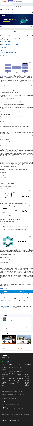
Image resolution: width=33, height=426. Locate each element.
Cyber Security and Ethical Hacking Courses (16, 391)
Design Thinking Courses (5, 398)
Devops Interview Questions (27, 372)
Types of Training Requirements (6, 50)
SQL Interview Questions (27, 379)
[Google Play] (5, 361)
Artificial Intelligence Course (12, 372)
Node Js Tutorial (19, 371)
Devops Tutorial (19, 368)
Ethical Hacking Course (12, 373)
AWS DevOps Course (4, 381)
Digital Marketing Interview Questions (27, 385)
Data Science (3, 390)
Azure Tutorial (19, 375)
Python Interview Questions (27, 366)
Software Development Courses (6, 394)
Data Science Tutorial (20, 378)
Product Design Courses (14, 395)
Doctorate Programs (14, 394)
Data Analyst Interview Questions (13, 417)
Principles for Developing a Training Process (8, 53)
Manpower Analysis (5, 49)
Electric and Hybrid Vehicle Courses (23, 395)
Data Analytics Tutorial (12, 404)
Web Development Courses (11, 383)
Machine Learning (14, 408)
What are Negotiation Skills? (5, 300)
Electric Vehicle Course (12, 380)
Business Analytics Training (4, 376)
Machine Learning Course (4, 367)
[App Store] (11, 361)
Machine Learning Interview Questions (24, 414)
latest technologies (4, 76)
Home (2, 6)
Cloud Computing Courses (19, 380)
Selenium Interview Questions (5, 414)
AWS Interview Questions (27, 368)
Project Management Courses (6, 391)
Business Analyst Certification (4, 372)
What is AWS (19, 408)
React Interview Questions (27, 381)
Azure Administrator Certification (12, 375)
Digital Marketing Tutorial (5, 404)
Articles (15, 4)
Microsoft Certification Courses (13, 398)
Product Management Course (5, 385)
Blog (4, 6)
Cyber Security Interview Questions (6, 415)
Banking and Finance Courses (6, 395)
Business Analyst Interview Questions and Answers (19, 415)
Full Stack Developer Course (4, 383)
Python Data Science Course (20, 382)
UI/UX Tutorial (18, 404)
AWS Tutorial (19, 367)
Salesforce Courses (8, 390)
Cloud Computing (4, 408)
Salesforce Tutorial (19, 374)
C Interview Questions (4, 417)
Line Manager (3, 297)
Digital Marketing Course (11, 379)
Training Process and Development (6, 41)
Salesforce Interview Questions (27, 374)
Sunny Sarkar (3, 12)
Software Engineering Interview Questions (24, 417)
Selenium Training (11, 370)
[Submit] (14, 1)
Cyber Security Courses (5, 374)
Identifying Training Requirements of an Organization (9, 44)
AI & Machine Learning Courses (25, 390)
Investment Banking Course (4, 378)
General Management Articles (9, 6)
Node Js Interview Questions (27, 383)
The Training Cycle (4, 55)
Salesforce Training (11, 368)
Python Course (4, 369)
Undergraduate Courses (21, 394)
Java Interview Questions (27, 376)
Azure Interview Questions (14, 414)
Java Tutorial (19, 370)
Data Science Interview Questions (28, 370)
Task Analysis (4, 47)
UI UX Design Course (12, 367)
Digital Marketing (24, 408)
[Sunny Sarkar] (4, 319)
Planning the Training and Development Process (8, 52)
